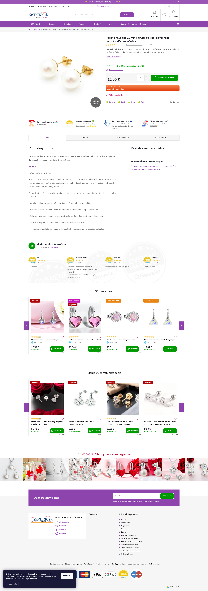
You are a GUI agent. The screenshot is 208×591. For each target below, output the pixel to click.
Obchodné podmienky (128, 535)
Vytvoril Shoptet (174, 587)
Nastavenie (12, 584)
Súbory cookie (66, 6)
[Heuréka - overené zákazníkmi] (123, 574)
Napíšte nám (42, 6)
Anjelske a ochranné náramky (136, 564)
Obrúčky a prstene (102, 564)
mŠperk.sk (62, 530)
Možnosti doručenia (116, 70)
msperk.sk (62, 533)
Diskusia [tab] (85, 137)
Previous (26, 325)
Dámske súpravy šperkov (73, 564)
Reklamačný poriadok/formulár (131, 541)
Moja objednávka (126, 554)
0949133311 (63, 526)
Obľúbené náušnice (56, 564)
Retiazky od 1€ (89, 564)
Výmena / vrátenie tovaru (129, 538)
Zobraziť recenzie (52, 247)
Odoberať (167, 496)
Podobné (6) (159, 137)
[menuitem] (37, 24)
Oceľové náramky (154, 564)
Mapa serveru (53, 6)
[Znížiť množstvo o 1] (146, 79)
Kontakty (31, 6)
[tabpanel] (47, 325)
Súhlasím (67, 576)
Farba (31, 166)
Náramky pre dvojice (118, 564)
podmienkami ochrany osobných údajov (146, 501)
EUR (173, 6)
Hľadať (127, 15)
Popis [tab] (47, 137)
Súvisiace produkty (122, 137)
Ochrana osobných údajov (130, 545)
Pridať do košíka (166, 78)
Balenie (123, 532)
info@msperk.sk (64, 522)
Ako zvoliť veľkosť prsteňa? (130, 548)
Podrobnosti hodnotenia (134, 45)
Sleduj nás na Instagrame (112, 454)
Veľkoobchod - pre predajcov (131, 551)
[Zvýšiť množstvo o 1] (146, 76)
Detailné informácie (112, 57)
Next (181, 325)
